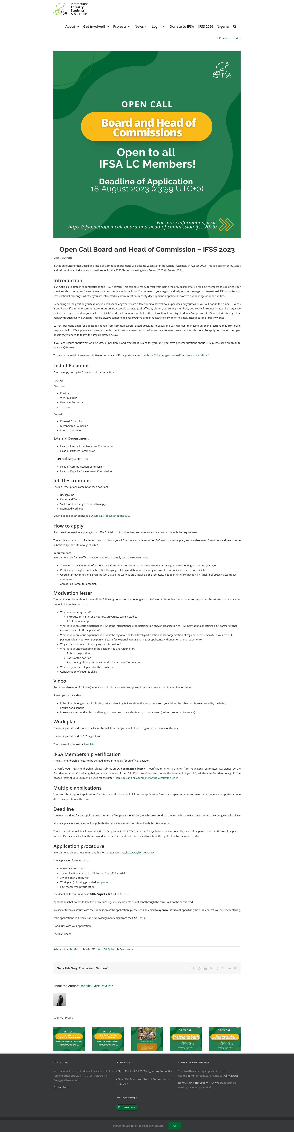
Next (235, 38)
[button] (234, 26)
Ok (174, 1125)
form (191, 1075)
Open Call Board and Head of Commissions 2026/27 (143, 1081)
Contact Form (61, 1087)
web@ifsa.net (230, 1075)
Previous (224, 38)
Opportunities (126, 949)
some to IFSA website (201, 1082)
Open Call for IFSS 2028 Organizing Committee (145, 1071)
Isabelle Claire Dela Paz (67, 949)
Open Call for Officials (108, 949)
